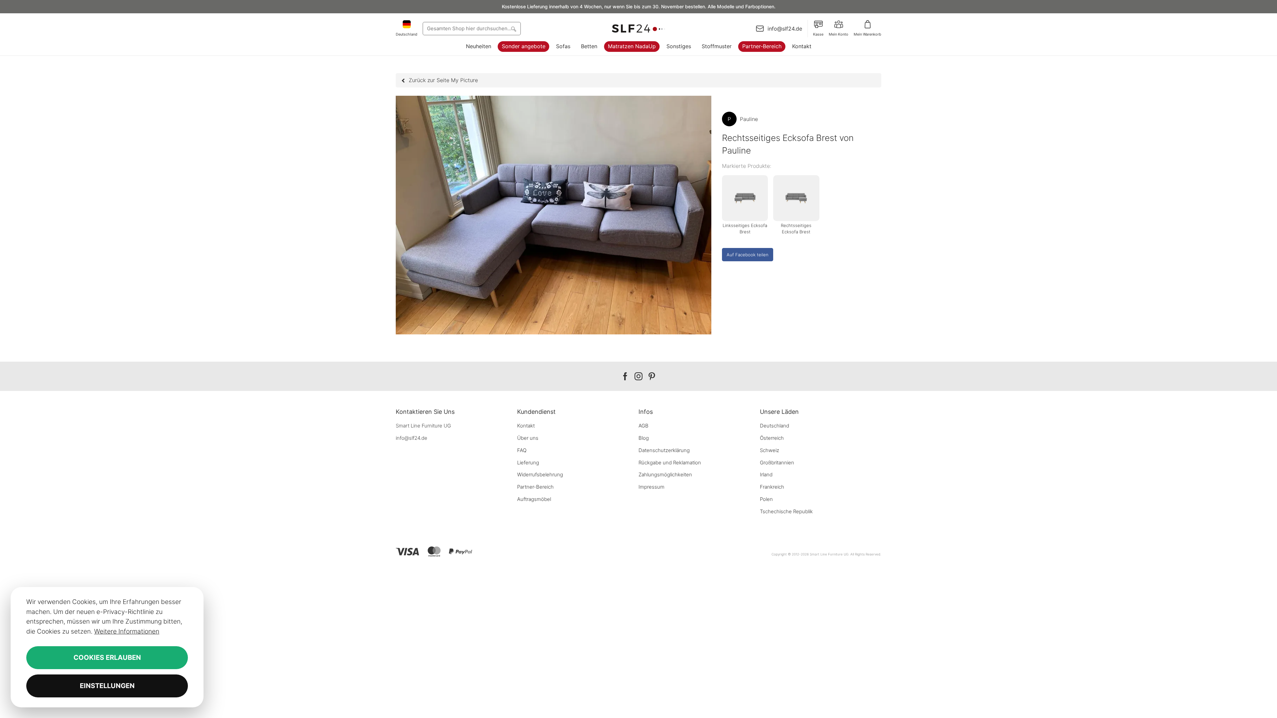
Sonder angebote (523, 46)
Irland (766, 474)
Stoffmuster (717, 46)
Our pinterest (652, 376)
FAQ (521, 450)
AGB (643, 425)
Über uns (527, 438)
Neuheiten (478, 46)
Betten (589, 46)
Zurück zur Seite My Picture (443, 80)
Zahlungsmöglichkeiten (665, 474)
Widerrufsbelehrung (540, 474)
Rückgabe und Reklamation (669, 462)
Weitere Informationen (126, 631)
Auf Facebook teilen (748, 254)
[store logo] (638, 29)
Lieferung (528, 462)
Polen (766, 499)
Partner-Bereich (761, 46)
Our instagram (638, 376)
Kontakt (801, 46)
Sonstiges (678, 46)
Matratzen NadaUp (632, 46)
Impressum (651, 487)
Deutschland (774, 425)
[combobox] (472, 28)
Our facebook (625, 376)
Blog (643, 438)
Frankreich (772, 487)
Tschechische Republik (786, 511)
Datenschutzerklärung (664, 450)
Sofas (563, 46)
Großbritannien (777, 462)
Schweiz (769, 450)
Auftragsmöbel (534, 499)
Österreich (772, 438)
